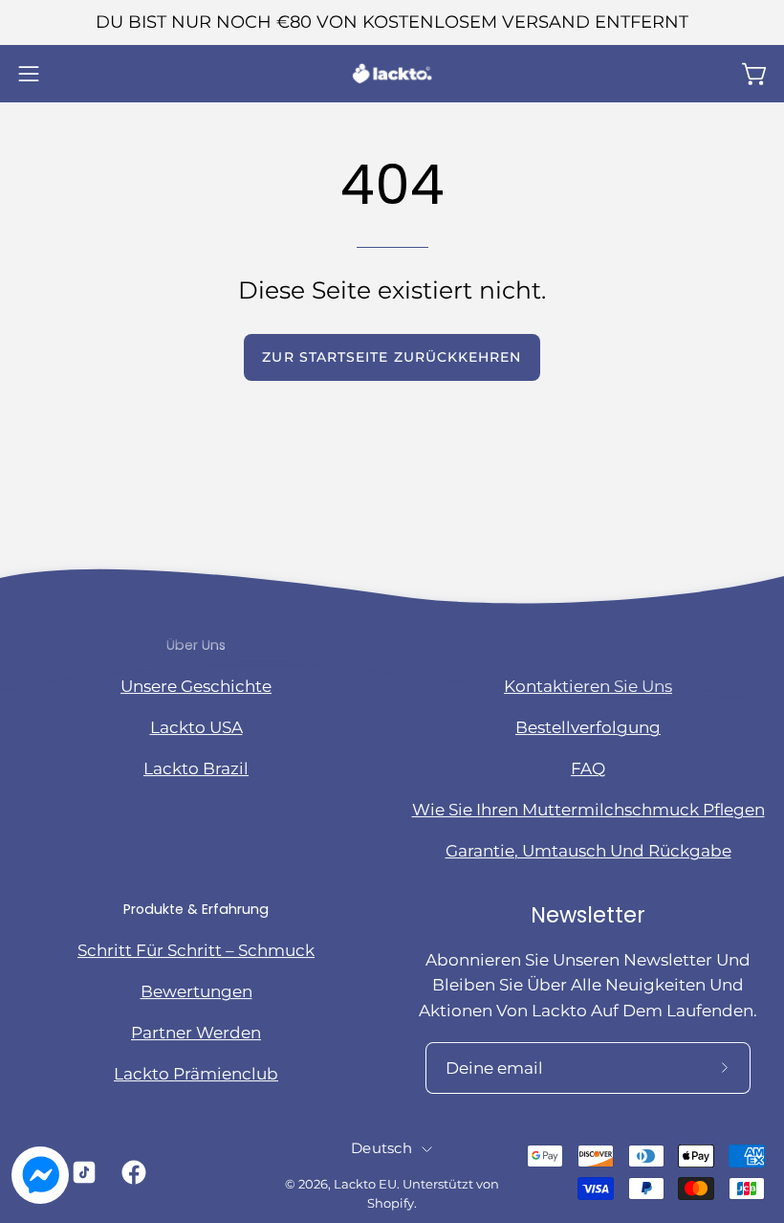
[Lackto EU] (392, 73)
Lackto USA (196, 727)
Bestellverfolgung (588, 727)
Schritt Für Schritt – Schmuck (196, 950)
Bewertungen (196, 991)
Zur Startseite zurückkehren (391, 357)
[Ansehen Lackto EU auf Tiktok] (83, 1172)
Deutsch (381, 1148)
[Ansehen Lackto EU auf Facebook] (132, 1172)
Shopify (390, 1203)
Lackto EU (365, 1184)
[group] (392, 22)
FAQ (588, 768)
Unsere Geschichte (196, 686)
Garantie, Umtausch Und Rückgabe (588, 850)
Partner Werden (196, 1032)
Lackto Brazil (196, 768)
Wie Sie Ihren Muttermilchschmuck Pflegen (588, 809)
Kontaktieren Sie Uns (588, 686)
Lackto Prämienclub (196, 1073)
